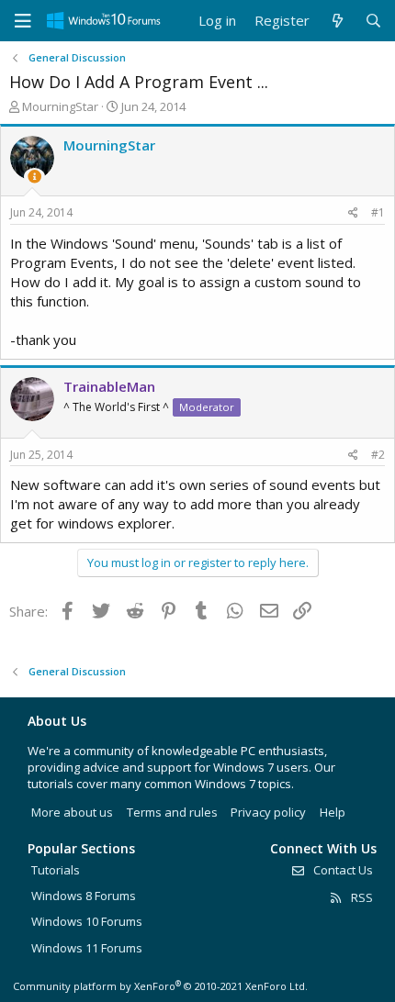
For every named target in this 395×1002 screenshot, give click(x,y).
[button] (23, 21)
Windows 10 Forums (86, 921)
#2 (378, 454)
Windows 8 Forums (83, 895)
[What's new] (337, 21)
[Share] (353, 213)
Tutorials (55, 870)
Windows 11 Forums (86, 948)
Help (332, 812)
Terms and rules (172, 812)
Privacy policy (268, 812)
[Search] (373, 21)
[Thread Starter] (34, 176)
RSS (360, 897)
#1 (378, 212)
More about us (72, 812)
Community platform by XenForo (160, 986)
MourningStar (60, 106)
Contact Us (341, 870)
